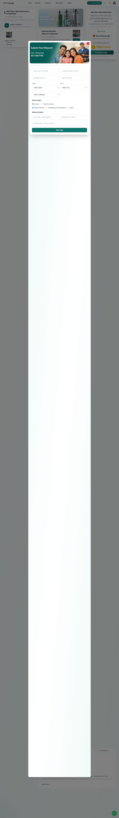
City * (62, 83)
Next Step (59, 130)
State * (34, 83)
